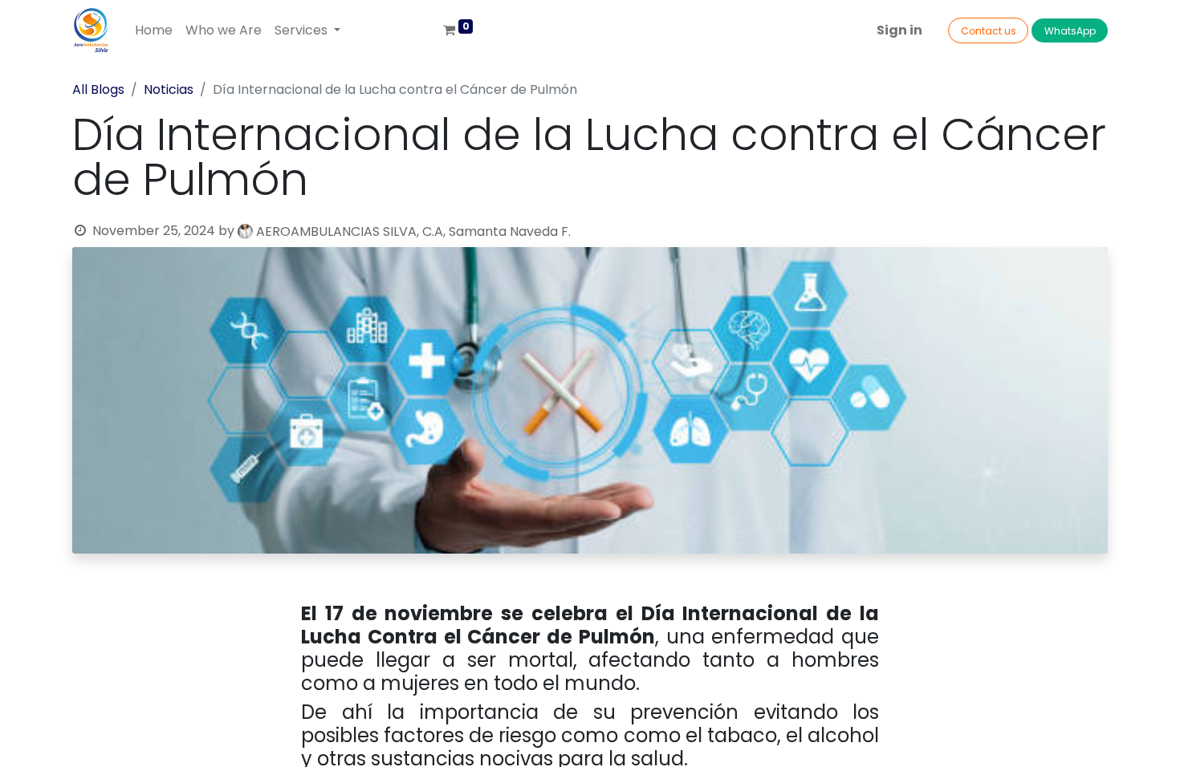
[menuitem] (153, 30)
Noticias (168, 89)
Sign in (899, 30)
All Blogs (98, 89)
